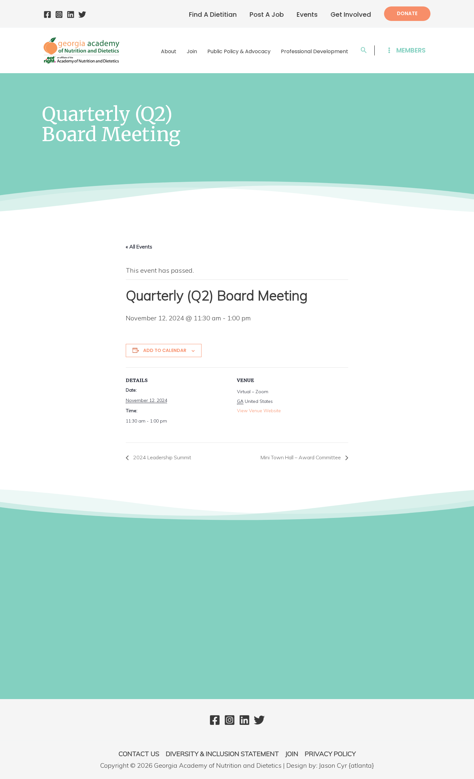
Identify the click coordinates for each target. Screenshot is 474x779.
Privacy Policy (330, 754)
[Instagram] (59, 14)
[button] (407, 13)
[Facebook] (47, 14)
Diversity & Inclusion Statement (222, 754)
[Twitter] (82, 14)
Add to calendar (164, 350)
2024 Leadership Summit (161, 457)
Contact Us (139, 754)
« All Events (139, 246)
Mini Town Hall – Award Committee (301, 457)
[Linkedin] (70, 14)
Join (291, 754)
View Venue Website (259, 411)
